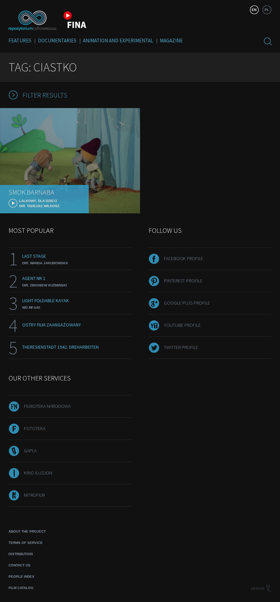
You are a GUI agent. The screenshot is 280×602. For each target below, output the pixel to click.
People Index (21, 576)
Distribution (21, 554)
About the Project (27, 531)
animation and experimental (118, 40)
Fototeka (34, 428)
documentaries (57, 40)
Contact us (19, 565)
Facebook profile (183, 258)
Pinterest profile (183, 281)
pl (267, 10)
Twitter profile (181, 347)
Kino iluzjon (38, 473)
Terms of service (26, 543)
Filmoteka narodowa (47, 406)
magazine (171, 40)
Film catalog (21, 588)
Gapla (30, 450)
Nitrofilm (34, 495)
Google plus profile (187, 303)
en (254, 10)
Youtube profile (182, 325)
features (20, 40)
